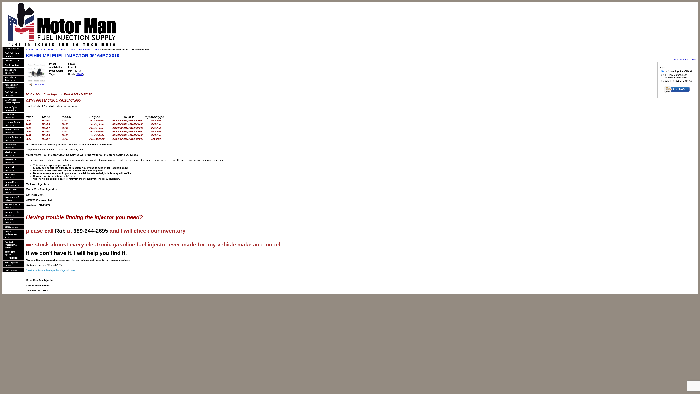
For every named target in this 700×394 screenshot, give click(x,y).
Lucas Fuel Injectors (10, 146)
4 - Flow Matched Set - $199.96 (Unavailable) (676, 76)
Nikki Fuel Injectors (10, 176)
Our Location (12, 65)
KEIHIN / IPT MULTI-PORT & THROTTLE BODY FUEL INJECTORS (62, 49)
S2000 (79, 74)
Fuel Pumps (11, 270)
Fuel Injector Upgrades (11, 93)
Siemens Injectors (9, 221)
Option (663, 67)
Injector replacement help (11, 234)
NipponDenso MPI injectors (12, 183)
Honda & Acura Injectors (13, 138)
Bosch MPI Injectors (10, 71)
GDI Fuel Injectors (9, 116)
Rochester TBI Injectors (12, 213)
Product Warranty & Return (11, 244)
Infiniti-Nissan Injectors (12, 131)
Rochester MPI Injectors (12, 206)
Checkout (691, 59)
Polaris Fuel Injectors (11, 191)
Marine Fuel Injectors (11, 153)
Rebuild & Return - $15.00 (678, 81)
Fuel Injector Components (11, 86)
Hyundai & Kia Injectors (12, 123)
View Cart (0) (680, 59)
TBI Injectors (11, 226)
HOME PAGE (12, 48)
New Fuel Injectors (9, 168)
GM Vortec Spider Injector (12, 101)
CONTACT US (12, 60)
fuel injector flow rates (11, 79)
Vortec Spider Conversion (12, 108)
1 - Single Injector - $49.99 (678, 71)
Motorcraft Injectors (10, 161)
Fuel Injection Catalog (12, 54)
